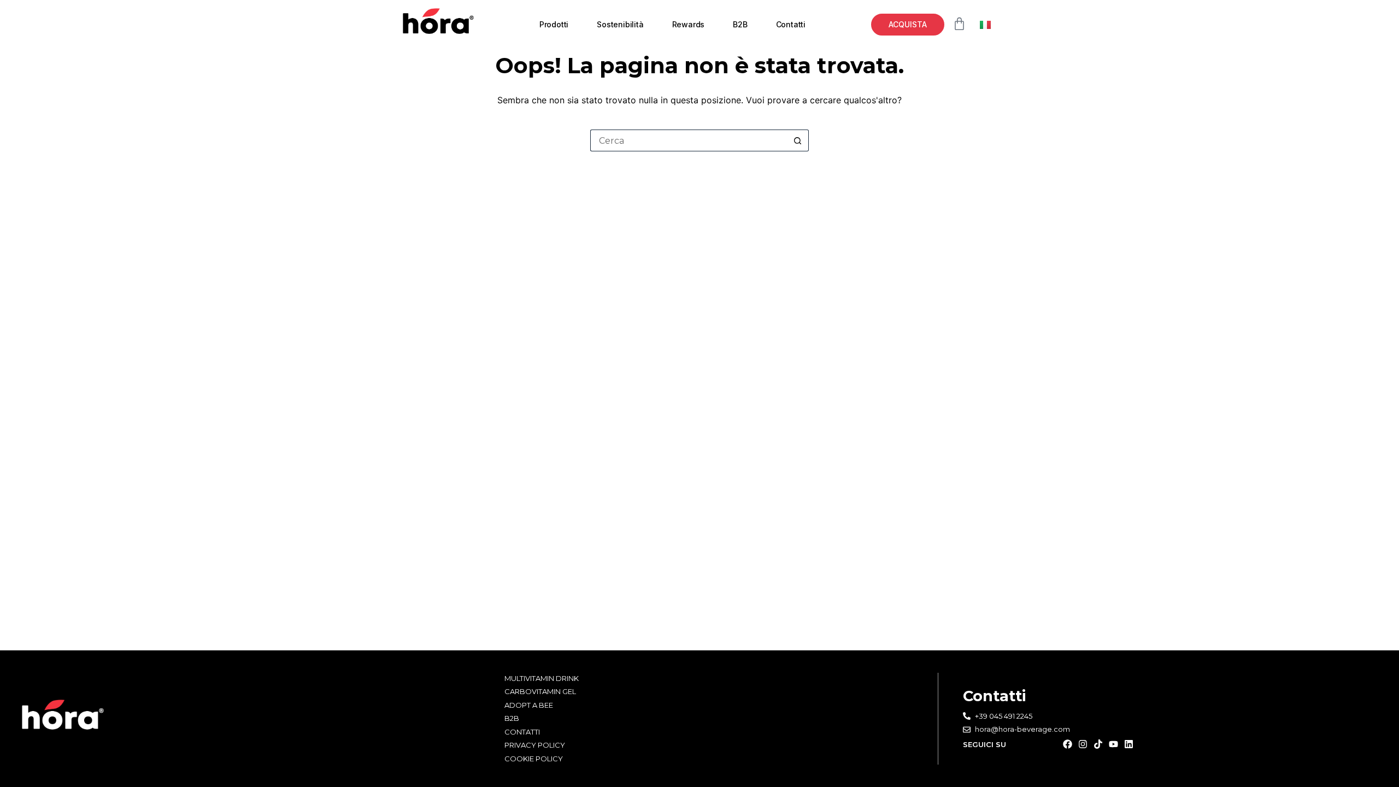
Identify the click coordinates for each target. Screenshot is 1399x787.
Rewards (688, 24)
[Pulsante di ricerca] (798, 140)
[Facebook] (1067, 744)
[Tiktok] (1098, 744)
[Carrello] (959, 23)
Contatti (791, 24)
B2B (740, 24)
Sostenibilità (620, 24)
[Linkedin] (1128, 744)
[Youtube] (1113, 744)
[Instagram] (1083, 744)
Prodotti (553, 24)
